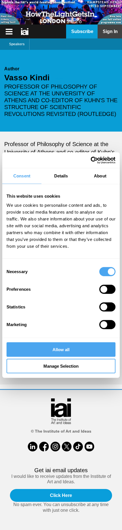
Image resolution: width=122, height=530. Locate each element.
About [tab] (100, 175)
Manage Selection (61, 366)
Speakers (17, 44)
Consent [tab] (21, 175)
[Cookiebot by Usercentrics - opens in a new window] (90, 160)
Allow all (61, 349)
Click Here (61, 495)
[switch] (107, 289)
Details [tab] (61, 175)
